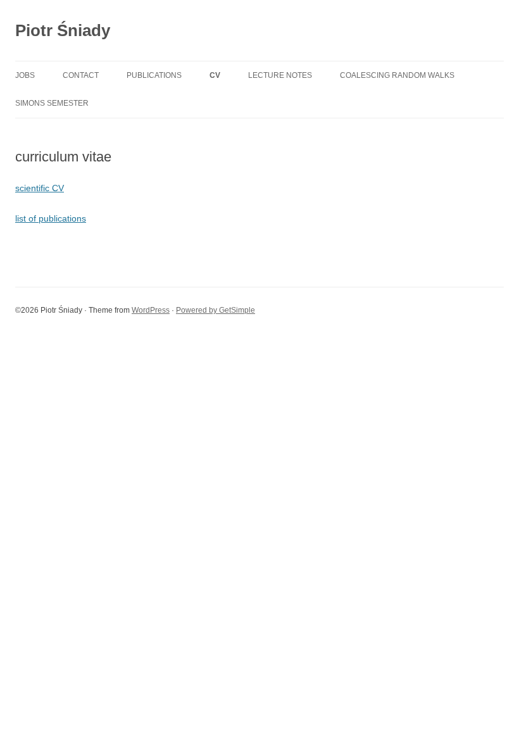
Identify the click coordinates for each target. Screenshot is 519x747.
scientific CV (39, 188)
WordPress (151, 310)
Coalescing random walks (397, 75)
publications (154, 75)
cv (214, 75)
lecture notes (280, 75)
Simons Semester (52, 103)
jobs (25, 75)
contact (81, 75)
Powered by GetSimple (215, 310)
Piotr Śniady (62, 30)
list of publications (50, 218)
